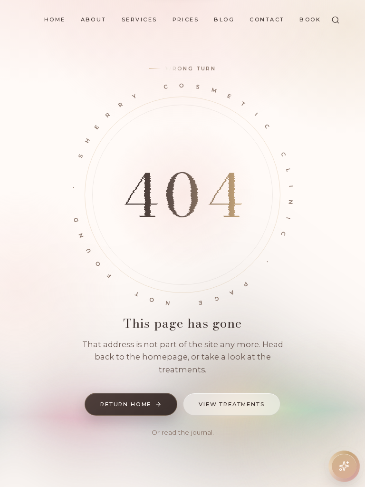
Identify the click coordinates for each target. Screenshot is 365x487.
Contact (267, 19)
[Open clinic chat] (344, 466)
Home (55, 19)
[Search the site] (335, 20)
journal (201, 432)
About (93, 19)
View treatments (232, 404)
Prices (186, 19)
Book (310, 19)
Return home (125, 404)
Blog (224, 19)
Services (139, 19)
